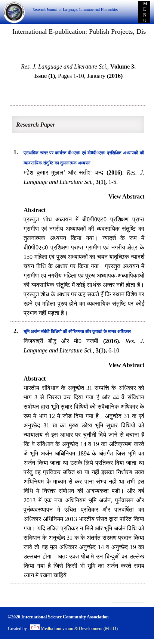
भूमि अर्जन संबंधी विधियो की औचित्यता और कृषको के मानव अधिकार (77, 331)
